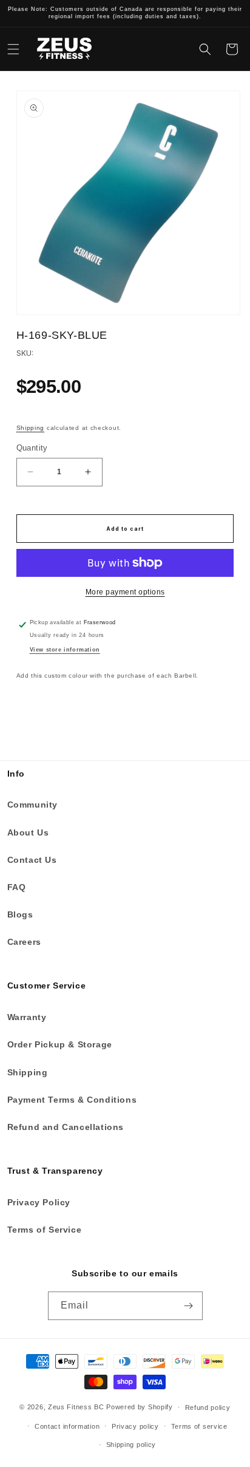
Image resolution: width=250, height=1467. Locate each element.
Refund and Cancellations (65, 1127)
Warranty (27, 1017)
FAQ (16, 887)
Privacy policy (135, 1426)
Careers (24, 942)
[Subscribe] (188, 1306)
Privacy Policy (38, 1202)
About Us (28, 832)
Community (32, 804)
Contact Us (32, 860)
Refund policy (208, 1407)
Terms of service (199, 1426)
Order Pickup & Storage (59, 1044)
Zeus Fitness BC (76, 1407)
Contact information (67, 1426)
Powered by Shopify (139, 1407)
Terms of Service (44, 1229)
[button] (13, 49)
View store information (65, 650)
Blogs (20, 914)
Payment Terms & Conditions (72, 1100)
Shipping (30, 427)
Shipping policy (131, 1444)
